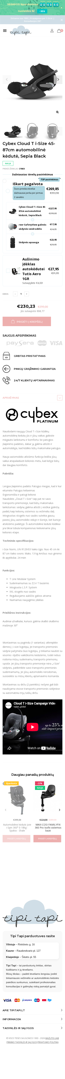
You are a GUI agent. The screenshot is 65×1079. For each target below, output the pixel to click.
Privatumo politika (48, 1042)
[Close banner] (61, 7)
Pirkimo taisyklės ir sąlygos (22, 1042)
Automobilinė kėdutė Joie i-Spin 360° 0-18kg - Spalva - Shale (17, 827)
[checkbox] (32, 271)
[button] (32, 191)
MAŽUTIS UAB (52, 1038)
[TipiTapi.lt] (20, 30)
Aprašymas (11, 397)
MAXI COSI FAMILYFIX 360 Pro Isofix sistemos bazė (48, 827)
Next (58, 131)
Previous (5, 810)
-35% (42, 11)
